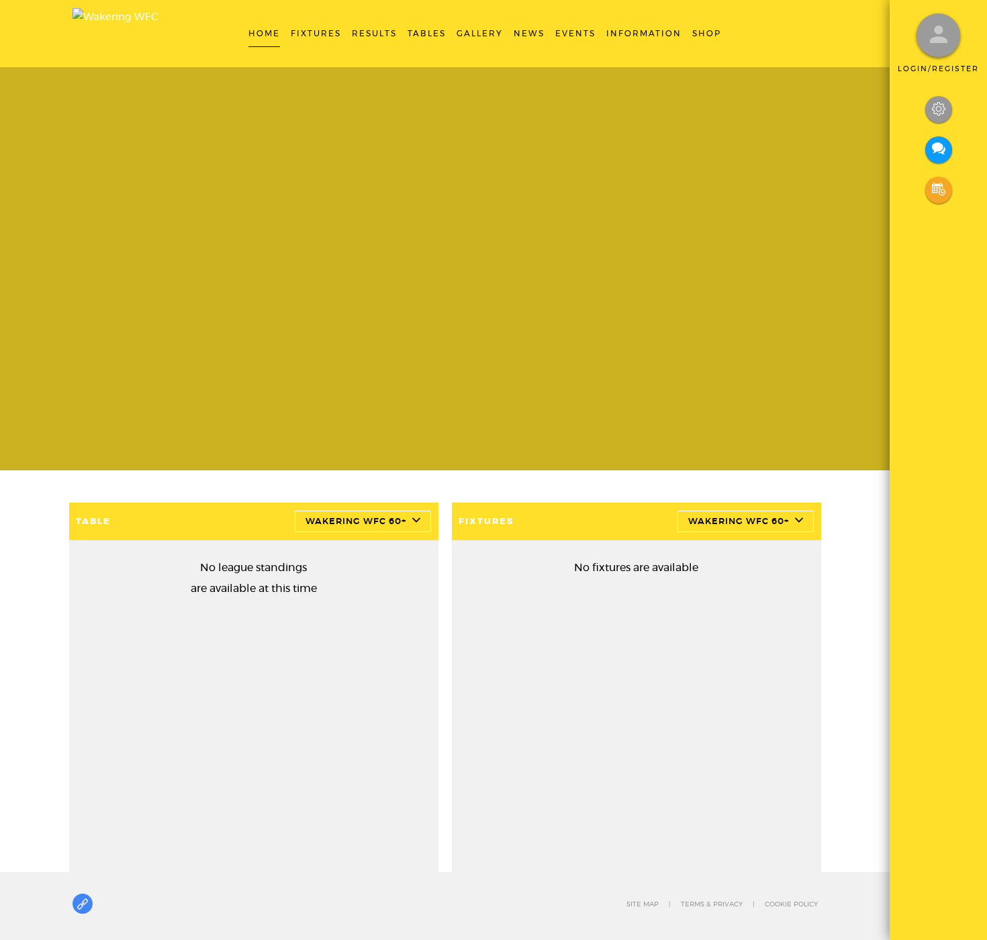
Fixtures (486, 521)
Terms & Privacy (712, 904)
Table (93, 521)
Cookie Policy (791, 904)
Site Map (642, 904)
